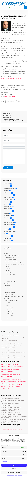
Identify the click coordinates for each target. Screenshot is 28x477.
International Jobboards (10, 259)
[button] (26, 435)
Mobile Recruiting (8, 215)
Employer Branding (8, 195)
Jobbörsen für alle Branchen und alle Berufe (11, 429)
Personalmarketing (8, 224)
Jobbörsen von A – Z (9, 257)
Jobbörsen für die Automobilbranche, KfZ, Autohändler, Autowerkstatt (11, 346)
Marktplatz (6, 283)
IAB (19, 101)
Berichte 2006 (10, 313)
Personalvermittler (8, 227)
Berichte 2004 (10, 318)
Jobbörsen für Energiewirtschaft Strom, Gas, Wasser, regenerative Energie (14, 353)
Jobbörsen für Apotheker (7, 342)
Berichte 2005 (10, 315)
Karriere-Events (8, 287)
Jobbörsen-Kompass (8, 294)
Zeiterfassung (7, 240)
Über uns (7, 305)
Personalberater (7, 220)
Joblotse (7, 266)
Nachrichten (6, 217)
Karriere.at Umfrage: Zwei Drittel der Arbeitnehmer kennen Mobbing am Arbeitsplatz (13, 120)
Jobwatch (8, 270)
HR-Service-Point (9, 279)
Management (7, 208)
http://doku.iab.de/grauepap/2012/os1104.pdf (11, 78)
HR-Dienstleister (8, 277)
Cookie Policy (8, 303)
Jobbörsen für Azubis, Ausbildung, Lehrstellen (12, 350)
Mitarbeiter (6, 213)
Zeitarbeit (6, 238)
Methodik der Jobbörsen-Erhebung (13, 262)
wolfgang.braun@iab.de (9, 96)
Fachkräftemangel (8, 197)
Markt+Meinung (9, 307)
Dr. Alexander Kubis (11, 101)
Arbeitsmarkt (4, 14)
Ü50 (5, 233)
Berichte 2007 (10, 311)
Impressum (20, 475)
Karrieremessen (7, 206)
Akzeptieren (14, 465)
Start (5, 251)
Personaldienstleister (9, 222)
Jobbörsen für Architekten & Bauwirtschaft (11, 344)
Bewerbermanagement (9, 188)
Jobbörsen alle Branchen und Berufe (10, 335)
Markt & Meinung (8, 211)
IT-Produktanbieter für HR (11, 281)
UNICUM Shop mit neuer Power (10, 115)
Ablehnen (14, 468)
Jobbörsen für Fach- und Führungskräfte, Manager (13, 356)
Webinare (7, 290)
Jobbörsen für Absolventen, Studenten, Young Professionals (12, 337)
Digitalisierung (7, 192)
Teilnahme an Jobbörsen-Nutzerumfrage (14, 296)
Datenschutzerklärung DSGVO (12, 475)
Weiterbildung (7, 236)
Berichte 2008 (10, 309)
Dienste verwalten (5, 461)
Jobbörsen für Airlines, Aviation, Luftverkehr (11, 349)
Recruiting (6, 229)
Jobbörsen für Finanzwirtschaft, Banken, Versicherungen (11, 358)
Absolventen (7, 183)
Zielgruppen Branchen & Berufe (12, 255)
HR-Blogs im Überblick (10, 292)
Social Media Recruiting (9, 231)
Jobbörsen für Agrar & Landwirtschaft (10, 340)
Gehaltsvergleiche (8, 199)
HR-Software (7, 202)
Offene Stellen (6, 105)
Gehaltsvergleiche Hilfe (10, 275)
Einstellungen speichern (14, 472)
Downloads (7, 285)
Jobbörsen (6, 204)
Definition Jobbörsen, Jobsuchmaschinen (14, 264)
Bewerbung (6, 190)
